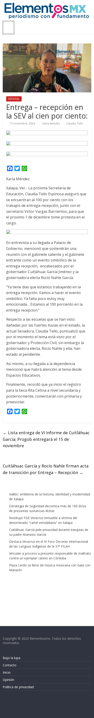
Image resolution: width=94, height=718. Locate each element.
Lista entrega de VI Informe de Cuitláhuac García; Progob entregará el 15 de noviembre (46, 439)
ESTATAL (13, 99)
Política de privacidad (18, 687)
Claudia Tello (74, 123)
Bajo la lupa (11, 658)
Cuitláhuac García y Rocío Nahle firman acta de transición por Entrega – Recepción (46, 469)
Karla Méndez (51, 123)
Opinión (8, 679)
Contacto (9, 665)
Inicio (6, 672)
